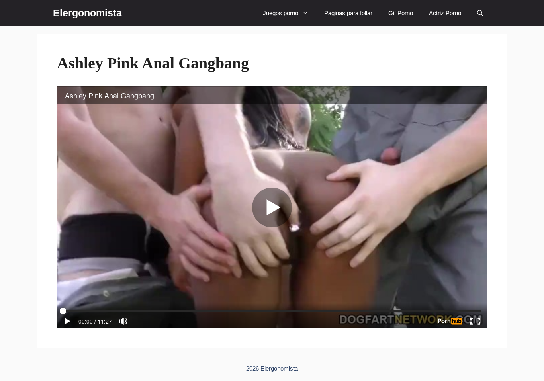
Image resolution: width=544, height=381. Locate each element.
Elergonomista (87, 12)
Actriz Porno (445, 13)
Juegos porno (280, 13)
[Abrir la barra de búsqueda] (480, 13)
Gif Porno (400, 13)
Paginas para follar (348, 13)
